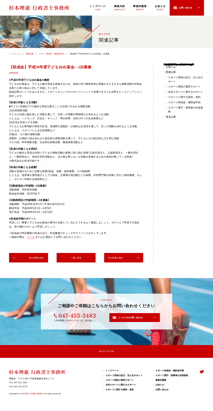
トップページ (98, 8)
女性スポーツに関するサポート (185, 92)
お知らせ (160, 8)
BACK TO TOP (106, 351)
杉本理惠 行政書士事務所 (31, 393)
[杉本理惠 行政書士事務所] (39, 7)
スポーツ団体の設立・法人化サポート (185, 79)
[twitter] (202, 371)
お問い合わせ (162, 389)
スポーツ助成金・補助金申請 (184, 102)
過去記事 (171, 116)
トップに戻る (206, 405)
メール (31, 237)
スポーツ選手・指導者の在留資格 (185, 109)
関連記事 (171, 72)
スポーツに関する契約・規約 (184, 97)
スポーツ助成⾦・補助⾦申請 (169, 370)
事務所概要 (140, 8)
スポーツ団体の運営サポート (184, 86)
